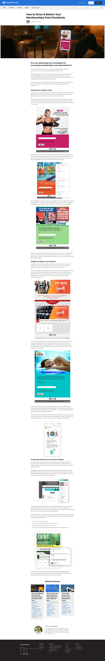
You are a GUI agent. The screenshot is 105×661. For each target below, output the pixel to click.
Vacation (64, 613)
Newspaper (64, 606)
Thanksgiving (34, 617)
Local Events (34, 614)
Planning (40, 614)
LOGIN (91, 2)
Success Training (35, 7)
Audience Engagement (51, 609)
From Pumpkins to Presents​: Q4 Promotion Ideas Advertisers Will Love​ (37, 597)
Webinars (27, 7)
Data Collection (65, 608)
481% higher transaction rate (49, 408)
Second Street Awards (66, 612)
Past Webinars (35, 612)
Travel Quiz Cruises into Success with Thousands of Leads (66, 597)
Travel (69, 611)
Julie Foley (50, 602)
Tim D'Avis (33, 21)
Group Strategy (38, 611)
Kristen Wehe (35, 602)
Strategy (49, 615)
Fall (33, 611)
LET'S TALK (98, 2)
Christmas (34, 607)
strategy (49, 605)
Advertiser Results (36, 606)
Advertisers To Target (36, 608)
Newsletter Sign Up (82, 2)
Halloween (34, 613)
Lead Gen (39, 613)
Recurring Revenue (50, 606)
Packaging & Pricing (51, 612)
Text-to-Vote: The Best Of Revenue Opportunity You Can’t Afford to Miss (52, 597)
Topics (4, 7)
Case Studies (11, 7)
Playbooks (19, 7)
